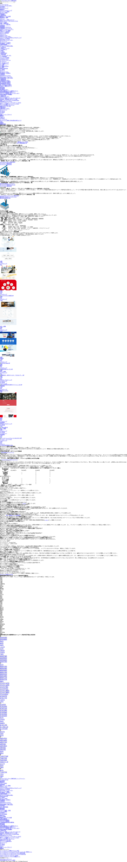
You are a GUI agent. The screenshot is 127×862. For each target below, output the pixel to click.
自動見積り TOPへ (5, 108)
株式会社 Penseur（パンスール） (8, 196)
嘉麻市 (2, 681)
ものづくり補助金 (4, 821)
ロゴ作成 (2, 382)
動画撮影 (2, 808)
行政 (1, 391)
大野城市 (2, 650)
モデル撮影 (3, 816)
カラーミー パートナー (6, 76)
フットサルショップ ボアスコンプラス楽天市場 (12, 853)
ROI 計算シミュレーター (6, 40)
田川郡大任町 (3, 708)
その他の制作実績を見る (6, 445)
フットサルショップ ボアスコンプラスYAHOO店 (13, 854)
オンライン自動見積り (6, 841)
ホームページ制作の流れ (6, 46)
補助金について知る (23, 142)
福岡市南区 (3, 124)
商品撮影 (2, 809)
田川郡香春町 (3, 712)
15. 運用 (2, 67)
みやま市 (2, 763)
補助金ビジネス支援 (5, 16)
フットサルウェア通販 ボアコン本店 (9, 850)
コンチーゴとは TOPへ (6, 5)
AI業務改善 (3, 15)
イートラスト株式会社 (6, 186)
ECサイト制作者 (4, 33)
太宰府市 (2, 719)
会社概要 (2, 7)
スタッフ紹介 (3, 22)
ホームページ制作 (4, 11)
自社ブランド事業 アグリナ (7, 20)
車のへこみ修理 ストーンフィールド (9, 104)
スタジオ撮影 (3, 811)
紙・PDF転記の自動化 (6, 85)
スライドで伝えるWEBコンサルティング (10, 37)
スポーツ (2, 444)
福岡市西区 (3, 744)
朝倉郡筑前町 (3, 637)
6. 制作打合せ (3, 53)
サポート (2, 117)
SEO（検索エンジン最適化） (13, 515)
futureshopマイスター (5, 75)
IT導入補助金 (3, 818)
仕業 (1, 261)
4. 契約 (2, 50)
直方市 (2, 735)
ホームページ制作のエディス (7, 185)
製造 (1, 365)
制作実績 (2, 87)
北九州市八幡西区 (4, 690)
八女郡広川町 (3, 772)
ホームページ (3, 41)
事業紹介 (2, 9)
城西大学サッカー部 (5, 106)
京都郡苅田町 (3, 760)
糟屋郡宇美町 (3, 666)
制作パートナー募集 (5, 30)
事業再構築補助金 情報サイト (8, 92)
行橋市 (2, 776)
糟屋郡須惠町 (3, 676)
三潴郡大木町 (3, 758)
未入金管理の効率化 (5, 82)
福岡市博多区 (3, 746)
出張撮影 (2, 422)
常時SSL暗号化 (4, 68)
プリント (2, 18)
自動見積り (3, 107)
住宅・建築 (3, 326)
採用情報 (2, 25)
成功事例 (2, 88)
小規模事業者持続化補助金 (7, 822)
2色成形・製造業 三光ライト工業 (8, 99)
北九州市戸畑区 (4, 687)
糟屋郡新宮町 (3, 674)
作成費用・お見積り (5, 43)
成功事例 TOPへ (4, 89)
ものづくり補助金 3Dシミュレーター (9, 93)
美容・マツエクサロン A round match (9, 100)
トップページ (3, 119)
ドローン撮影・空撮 (5, 810)
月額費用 (2, 74)
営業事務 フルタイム (5, 27)
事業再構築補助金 (4, 820)
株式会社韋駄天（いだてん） (7, 183)
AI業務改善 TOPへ (5, 80)
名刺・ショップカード (6, 114)
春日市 (2, 664)
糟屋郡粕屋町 (3, 668)
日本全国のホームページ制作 (7, 860)
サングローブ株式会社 (6, 163)
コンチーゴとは (4, 4)
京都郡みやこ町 (4, 762)
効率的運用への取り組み (6, 78)
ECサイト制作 (3, 12)
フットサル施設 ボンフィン (7, 105)
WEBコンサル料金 (5, 38)
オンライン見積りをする (6, 574)
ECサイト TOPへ (4, 72)
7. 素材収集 (3, 54)
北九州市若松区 (4, 694)
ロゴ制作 (2, 69)
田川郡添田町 (3, 714)
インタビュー (3, 433)
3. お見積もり (3, 49)
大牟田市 (2, 652)
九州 (1, 121)
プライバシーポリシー (6, 859)
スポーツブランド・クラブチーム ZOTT (10, 102)
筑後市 (2, 721)
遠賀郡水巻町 (3, 661)
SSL (1, 264)
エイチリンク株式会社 (6, 164)
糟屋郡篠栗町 (3, 670)
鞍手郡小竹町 (3, 698)
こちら (24, 503)
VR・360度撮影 (4, 807)
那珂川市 (2, 732)
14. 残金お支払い (4, 66)
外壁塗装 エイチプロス (6, 101)
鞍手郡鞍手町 (3, 696)
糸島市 (2, 645)
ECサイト (2, 70)
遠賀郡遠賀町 (3, 660)
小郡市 (2, 654)
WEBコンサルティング (6, 10)
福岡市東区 (3, 748)
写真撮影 (2, 14)
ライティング (3, 383)
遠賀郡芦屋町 (3, 656)
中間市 (2, 733)
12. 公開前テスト (4, 63)
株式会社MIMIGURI (5, 198)
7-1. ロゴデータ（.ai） (5, 55)
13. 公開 (2, 65)
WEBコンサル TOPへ (5, 36)
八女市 (2, 774)
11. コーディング (4, 62)
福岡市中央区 (3, 742)
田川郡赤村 (3, 704)
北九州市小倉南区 (4, 685)
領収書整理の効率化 (5, 83)
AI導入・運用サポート (6, 86)
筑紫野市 (2, 723)
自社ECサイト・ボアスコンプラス (9, 21)
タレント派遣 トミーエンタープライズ (10, 98)
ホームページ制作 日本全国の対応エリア (10, 120)
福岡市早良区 (3, 738)
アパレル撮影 (3, 814)
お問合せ (2, 118)
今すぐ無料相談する (21, 143)
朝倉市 (2, 641)
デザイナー (3, 34)
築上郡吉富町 (4, 729)
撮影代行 (2, 815)
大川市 (2, 649)
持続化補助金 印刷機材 (6, 94)
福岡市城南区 (3, 740)
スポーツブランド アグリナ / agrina (9, 855)
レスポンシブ (3, 263)
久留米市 (2, 700)
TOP (1, 777)
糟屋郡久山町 (3, 677)
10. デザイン (3, 61)
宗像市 (2, 767)
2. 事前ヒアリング (4, 48)
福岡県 (2, 122)
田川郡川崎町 (3, 710)
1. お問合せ (3, 47)
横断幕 (2, 115)
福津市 (2, 751)
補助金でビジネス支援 (6, 817)
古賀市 (2, 701)
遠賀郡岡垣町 (3, 658)
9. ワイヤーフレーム (5, 60)
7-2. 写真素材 (3, 56)
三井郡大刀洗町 (4, 756)
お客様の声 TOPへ (5, 96)
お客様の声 (3, 95)
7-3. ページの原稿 (4, 57)
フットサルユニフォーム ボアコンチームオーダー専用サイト (16, 852)
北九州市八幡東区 (4, 692)
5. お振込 (2, 51)
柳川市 (2, 770)
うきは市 (2, 647)
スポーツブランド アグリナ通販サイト (10, 856)
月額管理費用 (3, 44)
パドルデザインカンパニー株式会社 (9, 195)
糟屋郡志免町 (3, 672)
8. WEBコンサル (4, 59)
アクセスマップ (4, 8)
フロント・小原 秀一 (5, 24)
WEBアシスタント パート (7, 29)
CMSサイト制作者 (5, 31)
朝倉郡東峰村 (3, 639)
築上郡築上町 (4, 727)
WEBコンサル (3, 35)
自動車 (2, 358)
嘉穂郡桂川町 (3, 679)
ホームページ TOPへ (5, 42)
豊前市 (2, 753)
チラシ (2, 113)
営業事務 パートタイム (6, 28)
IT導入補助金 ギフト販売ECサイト (9, 91)
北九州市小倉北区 (4, 683)
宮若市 (2, 765)
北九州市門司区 (4, 689)
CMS (1, 262)
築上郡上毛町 (3, 725)
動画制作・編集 (4, 17)
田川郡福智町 (3, 716)
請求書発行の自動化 (5, 81)
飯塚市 (2, 643)
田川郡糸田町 (3, 706)
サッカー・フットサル (6, 439)
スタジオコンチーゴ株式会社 (7, 162)
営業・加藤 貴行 (4, 23)
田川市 (2, 717)
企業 (1, 290)
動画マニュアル (4, 390)
